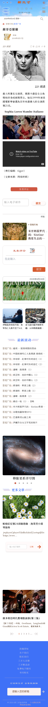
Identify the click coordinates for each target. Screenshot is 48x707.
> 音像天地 (33, 224)
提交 (38, 203)
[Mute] (30, 8)
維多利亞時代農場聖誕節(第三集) (21, 618)
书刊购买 (24, 673)
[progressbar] (35, 9)
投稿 (6, 8)
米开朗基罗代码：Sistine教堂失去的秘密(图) (36, 234)
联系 (6, 11)
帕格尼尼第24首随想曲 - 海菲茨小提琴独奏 (23, 525)
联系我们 (24, 657)
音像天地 (9, 24)
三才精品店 (24, 665)
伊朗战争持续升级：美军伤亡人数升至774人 (13, 326)
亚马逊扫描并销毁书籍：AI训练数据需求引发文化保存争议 (34, 326)
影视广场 (17, 24)
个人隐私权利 (35, 702)
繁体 (43, 8)
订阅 (6, 14)
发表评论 (24, 189)
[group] (27, 10)
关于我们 (24, 653)
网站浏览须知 (25, 705)
